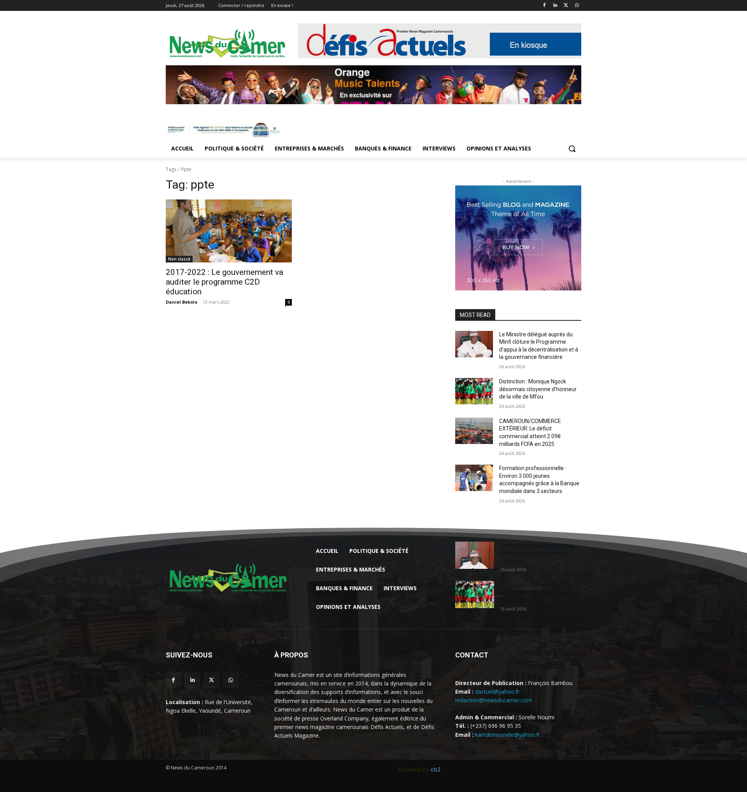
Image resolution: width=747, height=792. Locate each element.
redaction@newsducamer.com (493, 700)
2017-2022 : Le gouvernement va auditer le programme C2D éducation (224, 281)
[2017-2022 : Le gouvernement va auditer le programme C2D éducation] (229, 230)
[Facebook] (544, 5)
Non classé (179, 259)
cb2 (435, 769)
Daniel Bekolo (181, 302)
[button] (572, 148)
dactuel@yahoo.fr (497, 691)
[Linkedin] (555, 5)
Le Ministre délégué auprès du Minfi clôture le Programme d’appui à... (537, 553)
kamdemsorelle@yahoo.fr (507, 734)
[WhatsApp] (576, 5)
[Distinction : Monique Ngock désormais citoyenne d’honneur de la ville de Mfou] (474, 391)
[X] (565, 5)
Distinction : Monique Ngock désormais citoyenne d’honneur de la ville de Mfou (538, 389)
